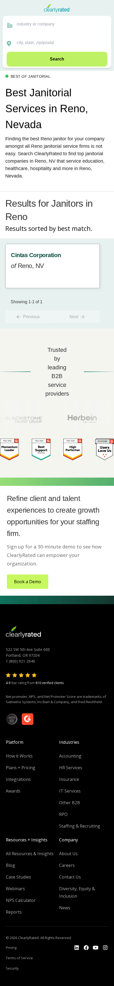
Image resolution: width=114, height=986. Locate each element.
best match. (75, 228)
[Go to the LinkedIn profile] (76, 948)
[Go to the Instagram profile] (105, 948)
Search (57, 59)
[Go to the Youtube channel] (96, 948)
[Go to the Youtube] (86, 948)
